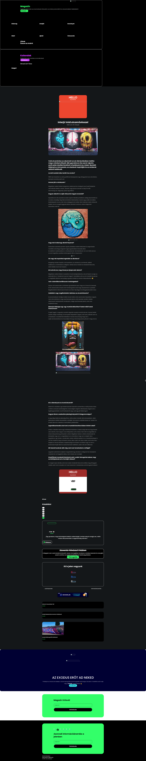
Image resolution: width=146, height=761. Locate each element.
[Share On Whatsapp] (43, 515)
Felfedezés (24, 60)
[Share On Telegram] (43, 513)
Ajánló (41, 36)
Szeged (13, 68)
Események (70, 24)
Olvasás (23, 11)
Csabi (50, 532)
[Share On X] (43, 511)
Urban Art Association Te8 (48, 604)
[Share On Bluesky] (43, 507)
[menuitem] (145, 381)
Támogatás (73, 557)
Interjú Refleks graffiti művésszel (50, 637)
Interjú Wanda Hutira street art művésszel (52, 614)
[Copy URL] (43, 518)
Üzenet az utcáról (26, 43)
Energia (48, 542)
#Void (44, 499)
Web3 (13, 36)
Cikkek (22, 41)
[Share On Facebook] (43, 509)
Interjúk (41, 24)
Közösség (14, 24)
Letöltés (73, 685)
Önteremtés (71, 36)
